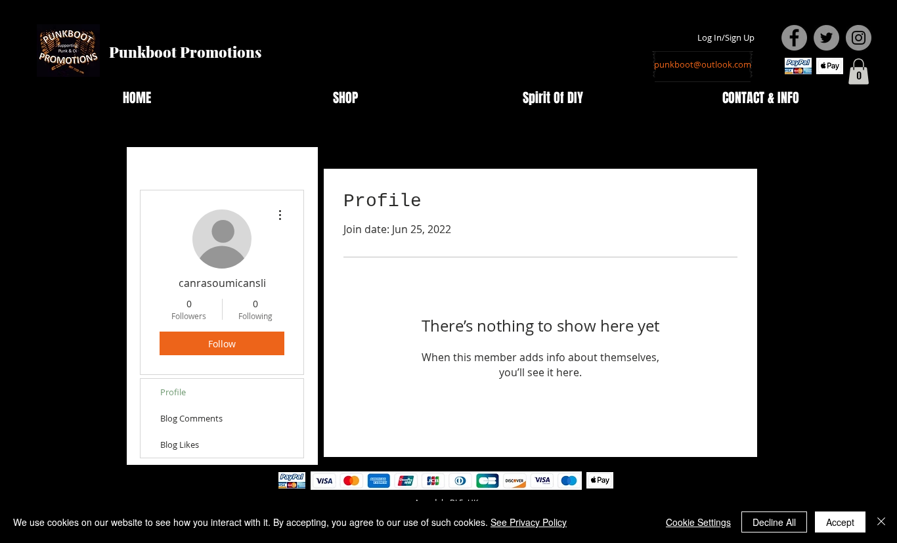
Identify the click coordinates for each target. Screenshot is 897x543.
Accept (840, 522)
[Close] (881, 521)
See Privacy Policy (529, 522)
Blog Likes (179, 444)
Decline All (774, 522)
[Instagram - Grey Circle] (858, 38)
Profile (173, 392)
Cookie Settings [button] (698, 522)
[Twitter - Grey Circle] (826, 38)
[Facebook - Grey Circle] (794, 38)
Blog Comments (191, 418)
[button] (858, 71)
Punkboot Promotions (185, 52)
